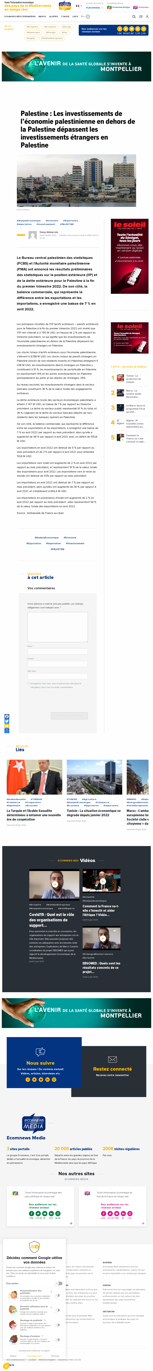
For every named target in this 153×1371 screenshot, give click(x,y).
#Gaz (64, 32)
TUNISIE (65, 17)
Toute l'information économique (27, 6)
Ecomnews (93, 7)
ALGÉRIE (53, 17)
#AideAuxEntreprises (58, 905)
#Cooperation (33, 802)
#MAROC (131, 799)
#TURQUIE (36, 799)
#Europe (66, 27)
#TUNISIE (72, 799)
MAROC (42, 17)
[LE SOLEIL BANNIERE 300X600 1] (130, 256)
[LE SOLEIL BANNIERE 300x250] (130, 338)
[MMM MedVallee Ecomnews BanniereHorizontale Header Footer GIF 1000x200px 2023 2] (76, 66)
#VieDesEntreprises (51, 38)
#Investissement (46, 224)
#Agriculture (89, 799)
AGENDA (107, 1263)
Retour (13, 1356)
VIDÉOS (107, 1285)
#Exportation (70, 221)
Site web (31, 671)
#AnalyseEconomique (29, 221)
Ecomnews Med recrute (69, 1360)
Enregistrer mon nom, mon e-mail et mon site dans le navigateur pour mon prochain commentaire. (56, 685)
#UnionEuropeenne (137, 806)
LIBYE (75, 17)
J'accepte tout (34, 1356)
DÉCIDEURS (109, 1312)
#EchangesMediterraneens (98, 954)
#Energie (51, 32)
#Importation (24, 224)
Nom (30, 646)
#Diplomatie (13, 806)
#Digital (31, 38)
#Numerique (33, 32)
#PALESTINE (67, 224)
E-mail (30, 659)
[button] (88, 16)
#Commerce (13, 802)
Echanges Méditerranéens (20, 17)
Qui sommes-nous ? (16, 1360)
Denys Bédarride (49, 232)
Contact (32, 1360)
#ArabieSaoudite (16, 799)
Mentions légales (47, 1360)
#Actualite (32, 27)
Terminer (55, 1356)
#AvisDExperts (66, 908)
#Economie (50, 27)
